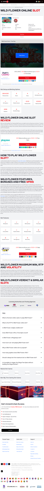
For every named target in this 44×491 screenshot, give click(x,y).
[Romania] (18, 481)
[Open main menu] (1, 1)
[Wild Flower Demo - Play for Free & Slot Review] (2, 478)
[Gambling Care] (12, 486)
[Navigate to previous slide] (2, 373)
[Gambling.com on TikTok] (2, 473)
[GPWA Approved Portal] (39, 487)
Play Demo (22, 55)
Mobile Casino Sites (5, 451)
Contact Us (32, 449)
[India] (38, 478)
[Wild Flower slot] (24, 481)
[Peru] (16, 481)
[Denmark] (24, 478)
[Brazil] (16, 478)
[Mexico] (4, 481)
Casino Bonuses (19, 451)
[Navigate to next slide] (41, 373)
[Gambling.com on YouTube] (4, 466)
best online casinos (22, 161)
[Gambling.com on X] (2, 466)
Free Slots (4, 444)
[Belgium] (10, 478)
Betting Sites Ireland (19, 449)
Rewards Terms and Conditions (36, 458)
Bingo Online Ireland (20, 446)
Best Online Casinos (19, 442)
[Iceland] (33, 478)
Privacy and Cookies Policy (27, 469)
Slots (13, 7)
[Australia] (4, 478)
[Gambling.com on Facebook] (7, 466)
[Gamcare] (4, 486)
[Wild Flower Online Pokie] (10, 481)
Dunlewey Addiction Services (15, 84)
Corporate (32, 451)
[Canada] (21, 478)
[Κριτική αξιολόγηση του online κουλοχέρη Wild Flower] (30, 478)
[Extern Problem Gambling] (22, 487)
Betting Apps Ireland (5, 449)
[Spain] (21, 481)
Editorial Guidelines (34, 446)
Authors (32, 444)
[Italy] (2, 481)
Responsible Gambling (34, 453)
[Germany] (27, 478)
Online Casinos (8, 7)
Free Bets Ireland (5, 446)
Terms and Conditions (16, 469)
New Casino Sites (5, 442)
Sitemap (32, 456)
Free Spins (3, 196)
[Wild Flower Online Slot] (18, 478)
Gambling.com (3, 7)
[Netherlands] (7, 481)
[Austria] (7, 478)
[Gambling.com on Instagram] (9, 466)
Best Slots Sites (19, 444)
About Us (32, 442)
